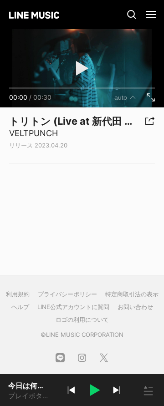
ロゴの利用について (82, 319)
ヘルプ (20, 306)
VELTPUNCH (33, 133)
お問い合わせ (135, 306)
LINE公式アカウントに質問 (73, 306)
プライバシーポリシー (67, 294)
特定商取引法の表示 (132, 294)
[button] (93, 391)
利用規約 (18, 294)
